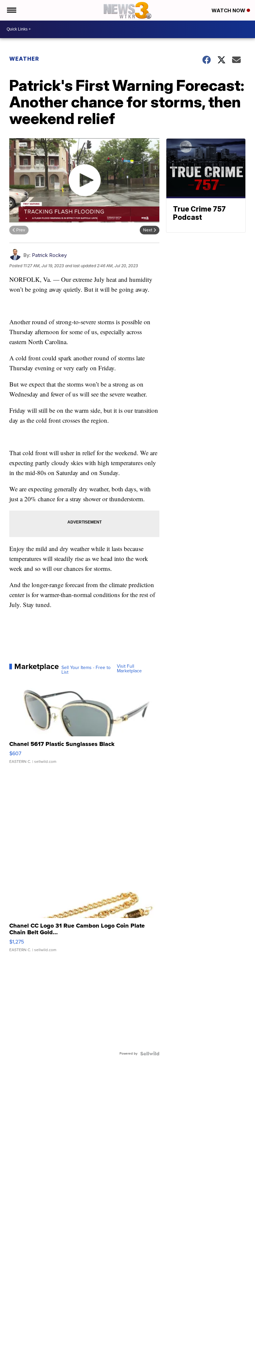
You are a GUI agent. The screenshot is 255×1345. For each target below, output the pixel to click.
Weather (24, 58)
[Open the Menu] (11, 10)
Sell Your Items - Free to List (86, 670)
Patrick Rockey (49, 255)
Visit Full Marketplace (129, 668)
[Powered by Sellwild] (149, 1053)
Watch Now (229, 10)
